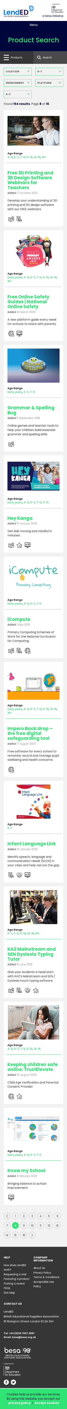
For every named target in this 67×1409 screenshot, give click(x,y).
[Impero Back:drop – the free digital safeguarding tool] (33, 683)
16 (24, 1235)
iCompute (18, 619)
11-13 (29, 157)
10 (32, 1226)
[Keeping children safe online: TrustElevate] (33, 1022)
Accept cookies (47, 1403)
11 (40, 1226)
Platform (44, 83)
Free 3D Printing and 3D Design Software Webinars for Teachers (30, 180)
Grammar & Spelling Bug (31, 410)
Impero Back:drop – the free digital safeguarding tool (30, 733)
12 (49, 1226)
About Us (39, 1268)
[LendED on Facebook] (6, 1383)
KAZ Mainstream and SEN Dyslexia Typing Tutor (31, 954)
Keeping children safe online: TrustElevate (32, 1066)
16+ (44, 157)
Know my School (26, 1170)
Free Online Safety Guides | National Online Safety (28, 302)
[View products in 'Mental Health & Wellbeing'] (19, 545)
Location (12, 71)
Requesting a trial (15, 1274)
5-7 (39, 71)
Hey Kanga (20, 518)
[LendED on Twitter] (13, 1383)
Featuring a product (17, 1279)
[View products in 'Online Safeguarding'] (11, 333)
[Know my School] (33, 1128)
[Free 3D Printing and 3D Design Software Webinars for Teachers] (33, 131)
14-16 (37, 157)
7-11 (22, 157)
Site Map (9, 1293)
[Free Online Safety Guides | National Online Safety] (33, 251)
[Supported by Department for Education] (57, 8)
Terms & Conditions (46, 1277)
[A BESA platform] (52, 15)
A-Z (8, 94)
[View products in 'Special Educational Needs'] (19, 875)
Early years (14, 277)
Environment (15, 83)
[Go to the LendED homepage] (19, 11)
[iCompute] (33, 577)
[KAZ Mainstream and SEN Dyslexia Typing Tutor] (33, 907)
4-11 (10, 157)
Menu (34, 25)
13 (57, 1226)
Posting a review (14, 1283)
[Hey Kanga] (33, 476)
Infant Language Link (31, 844)
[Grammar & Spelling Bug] (33, 366)
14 (7, 1235)
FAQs (7, 1288)
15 (15, 1235)
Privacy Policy (42, 1273)
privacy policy (19, 1403)
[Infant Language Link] (33, 802)
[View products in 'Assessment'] (19, 219)
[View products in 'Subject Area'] (11, 219)
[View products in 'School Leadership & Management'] (19, 333)
